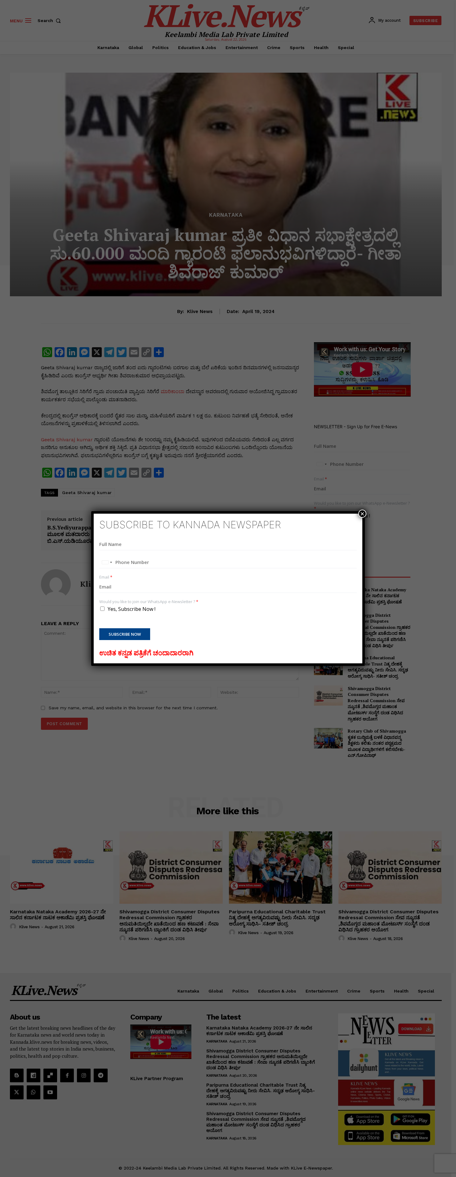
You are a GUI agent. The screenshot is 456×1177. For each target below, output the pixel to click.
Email (105, 577)
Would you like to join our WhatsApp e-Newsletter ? (148, 601)
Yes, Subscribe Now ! (131, 609)
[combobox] (107, 562)
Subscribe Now (125, 634)
